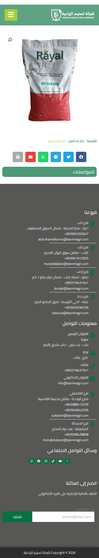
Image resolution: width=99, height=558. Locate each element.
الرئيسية (92, 141)
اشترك (17, 517)
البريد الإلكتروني (84, 509)
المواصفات (84, 171)
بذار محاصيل (76, 141)
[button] (10, 40)
